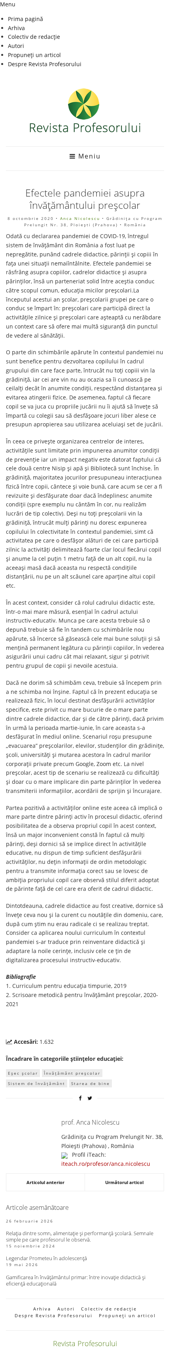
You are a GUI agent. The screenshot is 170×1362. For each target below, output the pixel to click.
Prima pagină (25, 19)
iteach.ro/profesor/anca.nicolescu (105, 1163)
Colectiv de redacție (34, 36)
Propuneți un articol (34, 55)
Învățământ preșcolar (72, 1073)
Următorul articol (124, 1182)
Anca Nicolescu (80, 218)
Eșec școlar (23, 1073)
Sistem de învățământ (36, 1083)
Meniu (88, 156)
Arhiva (16, 28)
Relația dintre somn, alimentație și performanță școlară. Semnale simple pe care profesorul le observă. (79, 1236)
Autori (16, 46)
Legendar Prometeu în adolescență (46, 1258)
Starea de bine (90, 1083)
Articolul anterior (45, 1182)
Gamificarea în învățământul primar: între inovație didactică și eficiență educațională (75, 1280)
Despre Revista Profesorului (44, 64)
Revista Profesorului (85, 1343)
